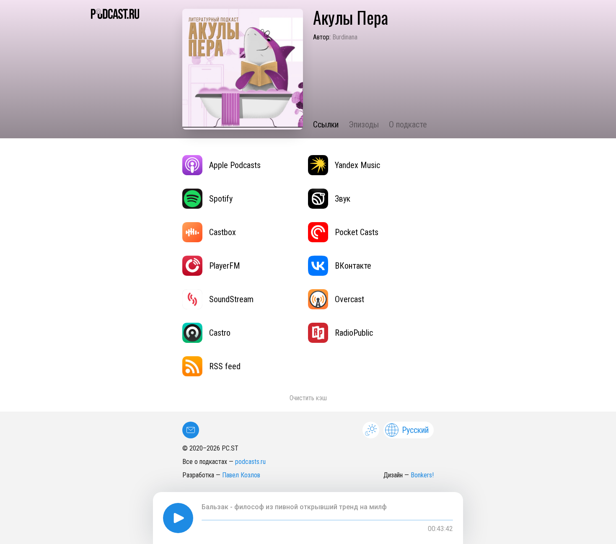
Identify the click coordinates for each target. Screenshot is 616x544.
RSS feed (225, 366)
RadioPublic (354, 333)
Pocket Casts (356, 232)
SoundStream (231, 299)
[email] (190, 430)
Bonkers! (422, 475)
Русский (415, 430)
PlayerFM (224, 266)
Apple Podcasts (235, 165)
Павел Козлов (241, 475)
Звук (342, 199)
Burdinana (344, 37)
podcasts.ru (250, 462)
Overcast (349, 299)
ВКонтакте (353, 266)
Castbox (222, 232)
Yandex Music (357, 165)
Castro (219, 333)
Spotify (221, 199)
